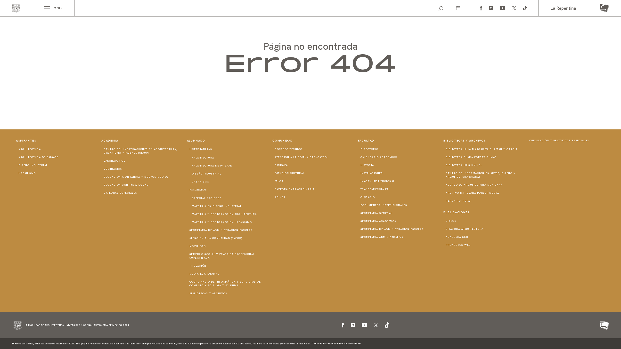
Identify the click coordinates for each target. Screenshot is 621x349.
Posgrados (198, 189)
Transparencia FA (374, 189)
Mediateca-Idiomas (204, 273)
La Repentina (563, 8)
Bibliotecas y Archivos (208, 293)
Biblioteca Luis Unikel (464, 165)
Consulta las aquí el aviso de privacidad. (336, 343)
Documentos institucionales (383, 205)
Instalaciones (371, 173)
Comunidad (282, 140)
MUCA (279, 181)
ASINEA (280, 197)
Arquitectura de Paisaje (38, 157)
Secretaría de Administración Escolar (221, 230)
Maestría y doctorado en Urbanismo (222, 222)
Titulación (197, 265)
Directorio (369, 149)
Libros (451, 220)
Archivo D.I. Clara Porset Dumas (473, 192)
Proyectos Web (458, 244)
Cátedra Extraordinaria (294, 189)
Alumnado (196, 140)
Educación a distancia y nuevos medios (136, 176)
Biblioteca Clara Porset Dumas (471, 157)
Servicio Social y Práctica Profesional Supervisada (222, 256)
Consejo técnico (288, 149)
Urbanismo (27, 173)
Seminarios (113, 168)
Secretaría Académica (378, 221)
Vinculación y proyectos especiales (559, 140)
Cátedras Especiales (120, 192)
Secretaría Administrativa (381, 237)
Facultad (366, 140)
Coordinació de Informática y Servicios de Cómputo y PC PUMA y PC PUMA (225, 283)
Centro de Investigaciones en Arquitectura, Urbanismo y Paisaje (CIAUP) (140, 151)
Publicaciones (456, 212)
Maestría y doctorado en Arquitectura (224, 214)
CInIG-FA (281, 165)
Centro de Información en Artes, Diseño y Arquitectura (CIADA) (480, 175)
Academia (109, 140)
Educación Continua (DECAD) (127, 184)
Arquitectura (29, 149)
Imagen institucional (377, 181)
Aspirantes (26, 140)
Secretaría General (376, 213)
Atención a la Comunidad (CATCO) (216, 238)
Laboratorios (114, 160)
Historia (367, 165)
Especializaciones (207, 198)
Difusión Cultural (290, 173)
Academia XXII (457, 236)
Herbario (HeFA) (458, 200)
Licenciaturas (200, 149)
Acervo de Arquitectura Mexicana (474, 184)
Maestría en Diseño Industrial (217, 206)
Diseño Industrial (33, 165)
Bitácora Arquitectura (464, 228)
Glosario (367, 197)
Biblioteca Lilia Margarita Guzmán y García (481, 149)
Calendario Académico (378, 157)
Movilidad (197, 246)
